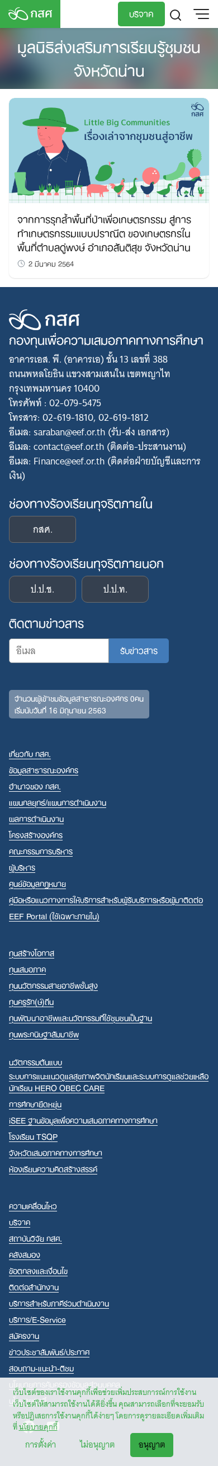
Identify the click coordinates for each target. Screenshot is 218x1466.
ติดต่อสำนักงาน (34, 1287)
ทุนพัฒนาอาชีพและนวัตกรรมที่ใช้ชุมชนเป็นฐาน (80, 1017)
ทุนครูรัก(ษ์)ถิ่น (31, 1001)
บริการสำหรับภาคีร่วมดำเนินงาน (59, 1303)
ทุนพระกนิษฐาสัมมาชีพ (44, 1034)
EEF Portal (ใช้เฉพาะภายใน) (54, 916)
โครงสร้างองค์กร (36, 834)
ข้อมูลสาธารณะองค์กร (43, 770)
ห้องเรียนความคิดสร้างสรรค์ (53, 1168)
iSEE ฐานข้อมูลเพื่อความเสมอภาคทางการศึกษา (83, 1120)
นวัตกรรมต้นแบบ (35, 1062)
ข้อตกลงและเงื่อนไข (38, 1270)
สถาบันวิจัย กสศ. (35, 1238)
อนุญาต (152, 1444)
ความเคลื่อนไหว (33, 1205)
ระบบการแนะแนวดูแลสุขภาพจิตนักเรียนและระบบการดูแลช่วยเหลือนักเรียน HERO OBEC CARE (108, 1081)
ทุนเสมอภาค (27, 969)
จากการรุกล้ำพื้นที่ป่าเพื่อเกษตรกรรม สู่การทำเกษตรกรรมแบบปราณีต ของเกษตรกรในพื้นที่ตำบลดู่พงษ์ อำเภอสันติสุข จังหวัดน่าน (104, 232)
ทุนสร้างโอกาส (31, 952)
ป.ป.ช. (42, 589)
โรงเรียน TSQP (33, 1136)
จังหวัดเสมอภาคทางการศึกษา (55, 1152)
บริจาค (141, 13)
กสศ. (43, 529)
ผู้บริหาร (22, 867)
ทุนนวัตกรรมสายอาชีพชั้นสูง (53, 985)
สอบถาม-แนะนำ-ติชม (41, 1368)
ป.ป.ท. (115, 589)
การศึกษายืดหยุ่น (35, 1104)
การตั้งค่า (40, 1444)
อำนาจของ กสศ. (35, 786)
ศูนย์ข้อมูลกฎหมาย (37, 883)
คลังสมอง (24, 1254)
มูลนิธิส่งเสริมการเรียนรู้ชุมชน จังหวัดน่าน (109, 57)
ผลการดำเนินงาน (36, 818)
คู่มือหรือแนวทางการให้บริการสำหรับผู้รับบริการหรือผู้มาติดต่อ (106, 899)
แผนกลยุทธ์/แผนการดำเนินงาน (57, 802)
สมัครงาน (24, 1335)
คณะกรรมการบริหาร (41, 851)
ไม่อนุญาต (97, 1444)
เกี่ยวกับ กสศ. (30, 753)
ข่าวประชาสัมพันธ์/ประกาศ (49, 1351)
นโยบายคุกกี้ (38, 1427)
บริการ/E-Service (37, 1319)
